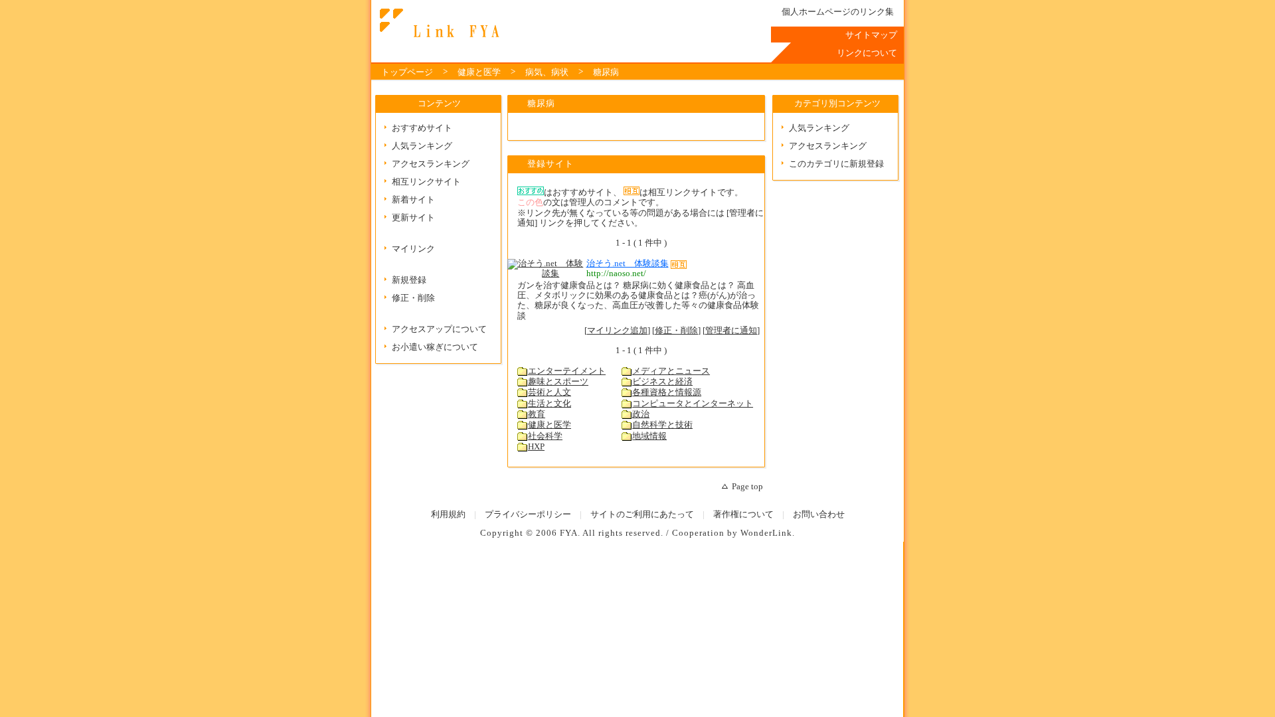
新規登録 (409, 280)
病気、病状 (546, 72)
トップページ (407, 72)
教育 (536, 414)
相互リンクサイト (426, 182)
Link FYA (437, 23)
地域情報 (649, 436)
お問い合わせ (819, 514)
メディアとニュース (671, 371)
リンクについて (867, 53)
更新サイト (413, 217)
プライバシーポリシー (528, 514)
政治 (640, 414)
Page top (747, 486)
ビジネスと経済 (662, 381)
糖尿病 (606, 72)
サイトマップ (871, 35)
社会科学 (545, 436)
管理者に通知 (731, 330)
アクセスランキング (430, 164)
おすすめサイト (422, 128)
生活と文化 (549, 403)
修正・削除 (413, 298)
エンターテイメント (567, 371)
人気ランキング (422, 146)
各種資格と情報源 (666, 392)
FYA (569, 533)
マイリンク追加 (617, 330)
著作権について (743, 514)
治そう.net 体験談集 (627, 263)
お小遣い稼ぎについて (435, 347)
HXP (536, 446)
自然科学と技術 (662, 425)
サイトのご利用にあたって (642, 514)
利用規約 (448, 514)
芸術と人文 (549, 392)
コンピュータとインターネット (692, 403)
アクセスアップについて (439, 329)
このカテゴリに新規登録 (836, 164)
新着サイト (413, 199)
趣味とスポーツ (558, 381)
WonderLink (766, 533)
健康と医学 (479, 72)
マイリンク (413, 249)
